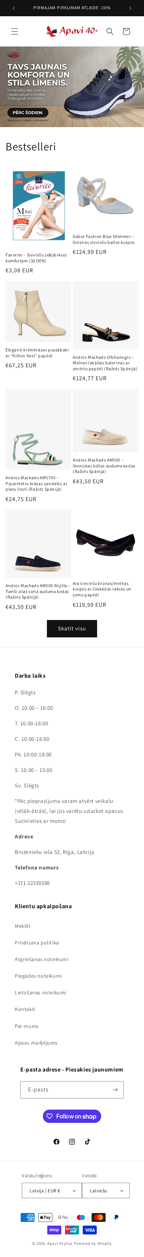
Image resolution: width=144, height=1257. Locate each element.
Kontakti (25, 1009)
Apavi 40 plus (60, 1243)
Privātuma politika (37, 942)
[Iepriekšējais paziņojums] (14, 8)
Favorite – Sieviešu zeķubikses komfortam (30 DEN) (36, 257)
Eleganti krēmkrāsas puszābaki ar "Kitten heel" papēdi (37, 352)
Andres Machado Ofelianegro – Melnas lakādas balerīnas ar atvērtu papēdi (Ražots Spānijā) (105, 362)
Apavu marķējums (36, 1042)
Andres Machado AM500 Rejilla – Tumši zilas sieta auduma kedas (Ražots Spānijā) (38, 591)
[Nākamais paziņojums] (130, 8)
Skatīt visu (72, 628)
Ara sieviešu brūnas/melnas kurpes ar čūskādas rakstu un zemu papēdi (102, 588)
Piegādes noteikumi (38, 975)
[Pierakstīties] (115, 1089)
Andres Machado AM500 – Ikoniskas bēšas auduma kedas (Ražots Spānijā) (104, 465)
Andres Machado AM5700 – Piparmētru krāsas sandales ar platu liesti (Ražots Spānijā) (36, 483)
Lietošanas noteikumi (40, 992)
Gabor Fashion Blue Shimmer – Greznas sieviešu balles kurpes (104, 239)
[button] (15, 31)
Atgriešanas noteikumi (42, 959)
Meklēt (23, 926)
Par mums (27, 1026)
